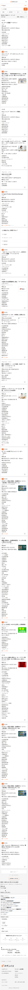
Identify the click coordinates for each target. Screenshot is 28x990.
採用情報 (16, 977)
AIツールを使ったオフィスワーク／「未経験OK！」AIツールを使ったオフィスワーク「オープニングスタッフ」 (14, 143)
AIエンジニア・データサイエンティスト (13, 54)
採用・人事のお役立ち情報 (20, 982)
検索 (26, 9)
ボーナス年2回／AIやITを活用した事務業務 (13, 624)
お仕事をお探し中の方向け (6, 971)
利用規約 (16, 971)
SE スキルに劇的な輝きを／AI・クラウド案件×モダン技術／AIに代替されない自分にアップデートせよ (14, 659)
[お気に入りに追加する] (24, 47)
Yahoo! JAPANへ (5, 985)
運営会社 (16, 975)
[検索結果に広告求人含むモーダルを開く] (4, 16)
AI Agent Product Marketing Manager (12, 194)
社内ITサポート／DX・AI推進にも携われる (13, 314)
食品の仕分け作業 (6, 174)
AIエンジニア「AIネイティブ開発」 (11, 111)
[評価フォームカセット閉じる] (26, 935)
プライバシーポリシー (19, 973)
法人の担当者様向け (5, 973)
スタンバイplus (4, 982)
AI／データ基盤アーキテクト (10, 22)
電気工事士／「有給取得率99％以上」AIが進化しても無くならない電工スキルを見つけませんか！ (14, 75)
